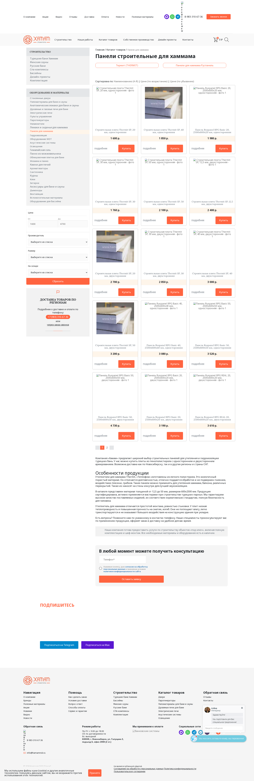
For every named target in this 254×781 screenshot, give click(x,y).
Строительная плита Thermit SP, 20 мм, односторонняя (115, 131)
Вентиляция (37, 193)
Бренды (27, 700)
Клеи (33, 179)
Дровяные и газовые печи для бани (49, 109)
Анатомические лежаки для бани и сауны (54, 105)
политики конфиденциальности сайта (122, 571)
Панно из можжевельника (45, 153)
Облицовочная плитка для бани (47, 157)
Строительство (63, 39)
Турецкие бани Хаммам (125, 697)
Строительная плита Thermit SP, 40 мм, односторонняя (164, 131)
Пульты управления (41, 116)
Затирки (35, 182)
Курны (34, 175)
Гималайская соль (40, 150)
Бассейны (35, 73)
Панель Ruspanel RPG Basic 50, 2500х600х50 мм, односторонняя (212, 346)
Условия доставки (77, 700)
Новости (120, 16)
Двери (161, 697)
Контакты (187, 39)
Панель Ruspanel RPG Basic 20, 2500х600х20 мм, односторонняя (212, 131)
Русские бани (38, 65)
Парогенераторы (39, 120)
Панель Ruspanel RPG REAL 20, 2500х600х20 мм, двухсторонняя (212, 418)
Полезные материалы (142, 16)
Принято (95, 773)
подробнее (100, 148)
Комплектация (38, 80)
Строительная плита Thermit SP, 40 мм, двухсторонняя (212, 274)
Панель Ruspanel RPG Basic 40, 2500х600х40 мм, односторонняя (164, 346)
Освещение (36, 146)
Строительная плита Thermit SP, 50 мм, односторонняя (164, 203)
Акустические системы (43, 142)
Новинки (27, 711)
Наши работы (85, 39)
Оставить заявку (131, 579)
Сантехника (36, 171)
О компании (29, 16)
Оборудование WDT (41, 138)
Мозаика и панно (39, 160)
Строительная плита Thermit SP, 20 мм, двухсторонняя (115, 274)
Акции (45, 16)
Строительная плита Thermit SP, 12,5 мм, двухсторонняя (212, 203)
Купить (126, 148)
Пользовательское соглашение (129, 771)
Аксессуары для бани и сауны (47, 186)
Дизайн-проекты (167, 39)
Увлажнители (37, 123)
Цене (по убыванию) (182, 81)
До (59, 219)
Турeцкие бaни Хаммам (44, 58)
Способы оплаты (76, 707)
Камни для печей (40, 164)
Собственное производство (138, 39)
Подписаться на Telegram (59, 645)
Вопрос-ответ (75, 704)
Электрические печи (41, 112)
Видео (59, 16)
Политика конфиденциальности (180, 768)
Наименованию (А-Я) (126, 81)
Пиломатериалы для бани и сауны (49, 101)
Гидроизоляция (38, 135)
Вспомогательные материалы (46, 197)
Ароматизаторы (39, 168)
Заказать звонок (218, 16)
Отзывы (73, 16)
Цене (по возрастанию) (154, 81)
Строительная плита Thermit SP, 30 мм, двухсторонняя (164, 274)
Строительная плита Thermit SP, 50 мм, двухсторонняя (115, 346)
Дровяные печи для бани (171, 707)
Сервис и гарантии (77, 711)
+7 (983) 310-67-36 (58, 317)
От (29, 219)
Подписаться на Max (98, 645)
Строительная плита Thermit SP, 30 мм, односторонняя (115, 203)
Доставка (89, 16)
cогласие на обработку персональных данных (125, 568)
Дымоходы (36, 190)
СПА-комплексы (121, 711)
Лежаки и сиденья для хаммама (49, 127)
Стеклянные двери (40, 98)
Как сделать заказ (77, 697)
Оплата (105, 16)
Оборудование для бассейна (45, 201)
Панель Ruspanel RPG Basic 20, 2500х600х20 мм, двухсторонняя (163, 418)
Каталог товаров (108, 39)
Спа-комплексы (39, 69)
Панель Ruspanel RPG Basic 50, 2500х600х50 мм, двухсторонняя (115, 418)
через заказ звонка (58, 324)
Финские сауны (39, 62)
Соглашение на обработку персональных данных (138, 768)
